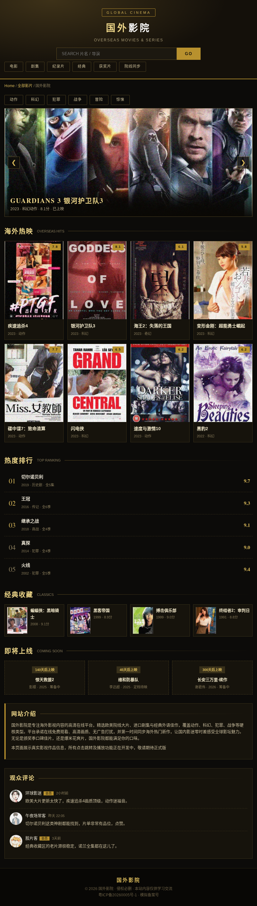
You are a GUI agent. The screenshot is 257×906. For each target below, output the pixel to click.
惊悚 (120, 99)
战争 (78, 99)
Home (9, 86)
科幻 (35, 99)
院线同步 (132, 66)
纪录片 (58, 66)
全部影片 (25, 86)
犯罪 (56, 99)
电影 (14, 66)
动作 (14, 99)
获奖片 (105, 66)
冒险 (99, 99)
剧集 (35, 66)
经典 (82, 66)
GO (188, 53)
